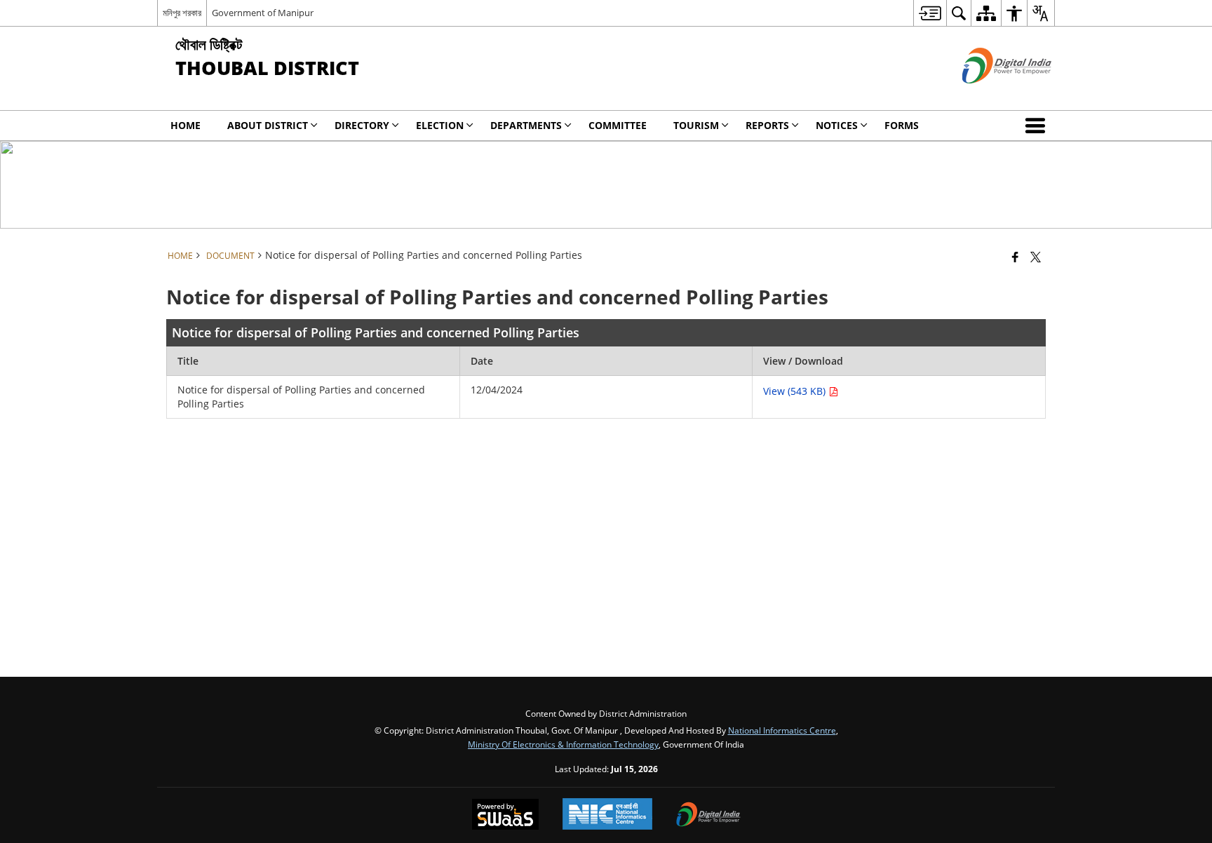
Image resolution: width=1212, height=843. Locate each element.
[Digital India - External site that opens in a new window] (989, 95)
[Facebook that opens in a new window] (1015, 256)
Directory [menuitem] (362, 125)
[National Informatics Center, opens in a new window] (607, 815)
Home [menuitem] (185, 125)
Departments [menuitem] (526, 125)
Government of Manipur (263, 12)
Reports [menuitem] (767, 125)
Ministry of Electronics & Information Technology (563, 744)
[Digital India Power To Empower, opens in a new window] (708, 815)
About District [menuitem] (267, 125)
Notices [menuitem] (837, 125)
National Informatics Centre (782, 730)
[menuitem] (929, 13)
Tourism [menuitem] (696, 125)
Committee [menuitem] (617, 125)
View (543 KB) (795, 391)
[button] (1038, 125)
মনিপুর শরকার (182, 12)
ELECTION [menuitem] (440, 125)
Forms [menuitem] (901, 125)
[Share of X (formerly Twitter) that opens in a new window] (1035, 256)
